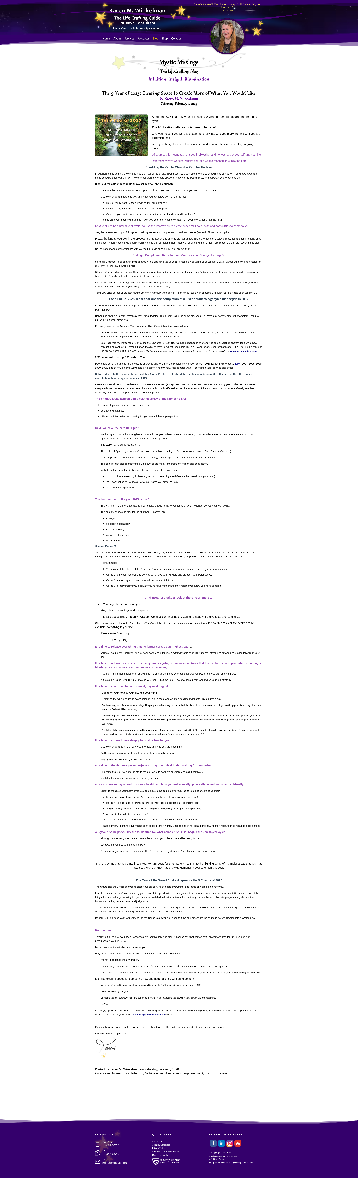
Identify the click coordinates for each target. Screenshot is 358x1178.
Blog (155, 38)
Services (129, 38)
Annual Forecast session (243, 351)
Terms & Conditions (161, 1145)
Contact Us (157, 1141)
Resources (143, 38)
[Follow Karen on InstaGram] (229, 1144)
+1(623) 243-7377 (110, 1145)
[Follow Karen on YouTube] (237, 1144)
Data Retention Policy (162, 1155)
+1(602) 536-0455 (110, 1154)
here (237, 363)
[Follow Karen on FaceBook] (213, 1144)
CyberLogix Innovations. (243, 1162)
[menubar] (143, 38)
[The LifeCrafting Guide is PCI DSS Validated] (166, 1165)
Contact (176, 38)
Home (106, 38)
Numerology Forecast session (149, 1014)
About (117, 38)
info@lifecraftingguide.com (114, 1163)
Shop (165, 38)
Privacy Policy (158, 1148)
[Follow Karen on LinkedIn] (221, 1144)
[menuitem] (107, 38)
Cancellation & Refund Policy (165, 1151)
